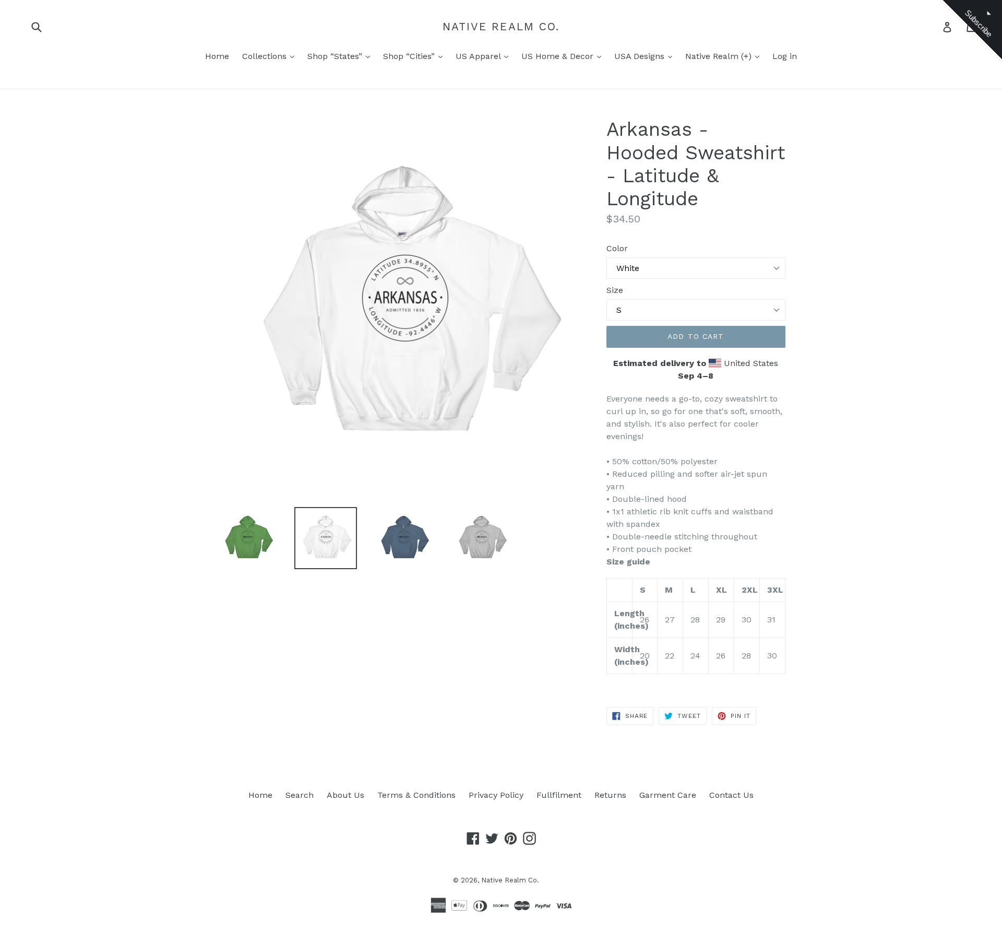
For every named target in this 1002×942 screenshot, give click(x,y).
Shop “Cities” (410, 56)
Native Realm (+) (719, 56)
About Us (345, 795)
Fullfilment (558, 795)
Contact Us (731, 795)
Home (217, 56)
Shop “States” (336, 56)
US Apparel (479, 56)
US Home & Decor (558, 56)
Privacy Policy (496, 795)
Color (617, 248)
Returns (610, 795)
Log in (784, 56)
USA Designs (640, 56)
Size (614, 290)
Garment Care (667, 795)
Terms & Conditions (416, 795)
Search (299, 795)
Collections (265, 56)
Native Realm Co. (501, 26)
